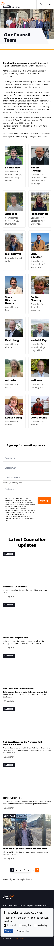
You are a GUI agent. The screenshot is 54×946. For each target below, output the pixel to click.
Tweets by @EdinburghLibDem (17, 879)
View (14, 165)
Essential (11, 925)
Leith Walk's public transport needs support (25, 848)
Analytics (26, 925)
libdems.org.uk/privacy (12, 510)
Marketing (42, 925)
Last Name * (7, 465)
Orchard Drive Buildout (14, 586)
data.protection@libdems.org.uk (15, 516)
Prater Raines (18, 938)
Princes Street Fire (12, 798)
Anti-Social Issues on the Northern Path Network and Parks (23, 743)
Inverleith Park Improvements (18, 688)
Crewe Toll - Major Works (15, 637)
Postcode (6, 486)
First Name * (7, 455)
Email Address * (9, 474)
